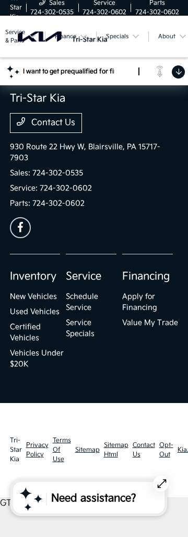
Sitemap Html (116, 449)
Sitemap (87, 450)
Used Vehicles (35, 311)
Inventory (33, 276)
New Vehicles (33, 296)
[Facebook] (20, 227)
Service (83, 276)
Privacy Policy (37, 449)
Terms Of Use (62, 450)
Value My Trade (150, 322)
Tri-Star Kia (16, 450)
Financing (146, 276)
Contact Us (52, 123)
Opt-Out (166, 449)
